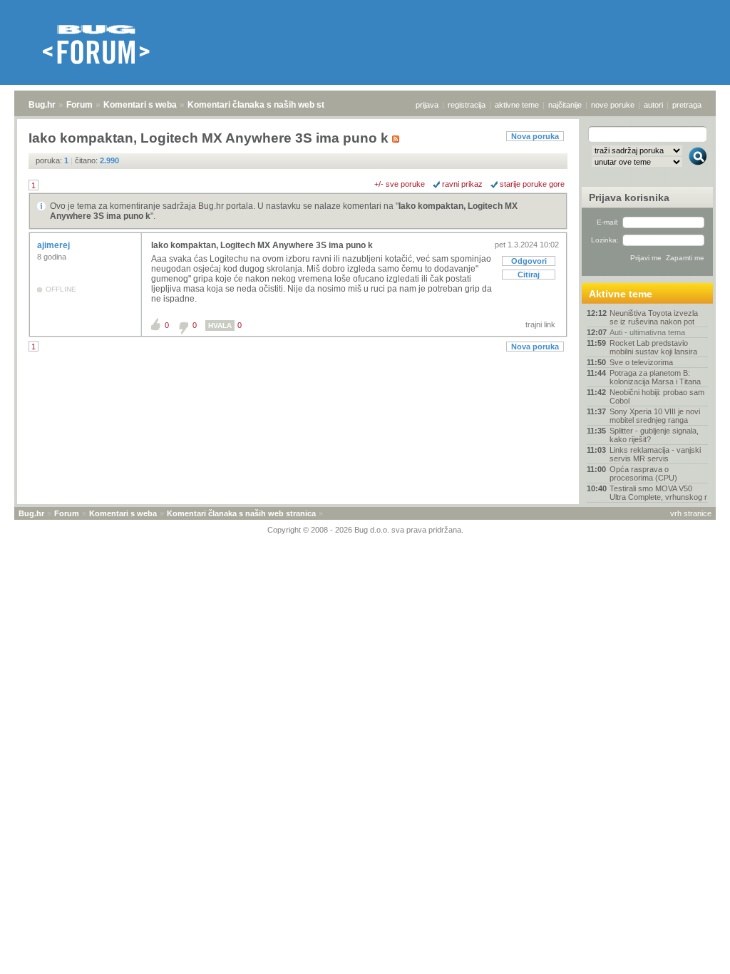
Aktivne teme (620, 293)
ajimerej (54, 245)
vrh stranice (690, 513)
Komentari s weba (140, 105)
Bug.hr (42, 105)
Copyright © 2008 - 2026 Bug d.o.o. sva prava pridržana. (365, 530)
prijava (427, 105)
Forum (79, 105)
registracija (466, 105)
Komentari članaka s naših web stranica (268, 105)
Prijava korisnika (629, 197)
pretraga (686, 105)
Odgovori (529, 261)
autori (653, 105)
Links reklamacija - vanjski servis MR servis (655, 454)
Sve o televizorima (641, 362)
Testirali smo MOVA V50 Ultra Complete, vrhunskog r (658, 492)
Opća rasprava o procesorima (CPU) (643, 473)
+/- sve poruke (399, 184)
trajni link (540, 324)
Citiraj (529, 274)
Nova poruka (535, 136)
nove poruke (612, 105)
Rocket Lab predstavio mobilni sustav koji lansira (653, 347)
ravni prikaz (462, 184)
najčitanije (565, 105)
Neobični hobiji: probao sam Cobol (657, 396)
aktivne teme (517, 105)
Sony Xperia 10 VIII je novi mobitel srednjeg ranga (655, 415)
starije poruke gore (532, 184)
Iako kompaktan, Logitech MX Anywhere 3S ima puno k (262, 245)
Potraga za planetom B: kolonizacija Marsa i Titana (655, 377)
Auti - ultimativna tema (647, 332)
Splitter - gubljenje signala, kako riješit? (654, 435)
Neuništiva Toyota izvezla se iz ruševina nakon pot (654, 317)
